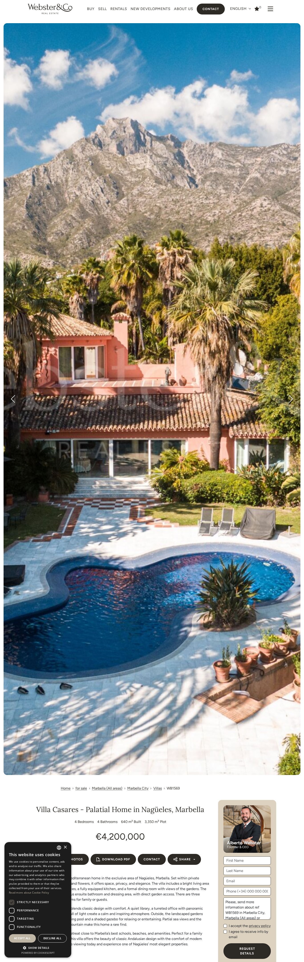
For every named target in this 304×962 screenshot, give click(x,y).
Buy (91, 9)
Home (66, 788)
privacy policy (260, 926)
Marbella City (137, 788)
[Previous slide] (14, 399)
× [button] (65, 847)
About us (183, 9)
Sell (102, 9)
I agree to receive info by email (248, 934)
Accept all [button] (22, 938)
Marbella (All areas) (107, 788)
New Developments (150, 9)
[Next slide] (290, 399)
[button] (38, 948)
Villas (157, 788)
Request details (247, 951)
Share (185, 859)
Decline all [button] (52, 938)
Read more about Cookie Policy (29, 892)
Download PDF (116, 859)
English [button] (239, 8)
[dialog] (37, 900)
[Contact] (256, 8)
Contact (211, 9)
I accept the (250, 926)
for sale (81, 788)
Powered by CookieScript (38, 952)
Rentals (118, 9)
